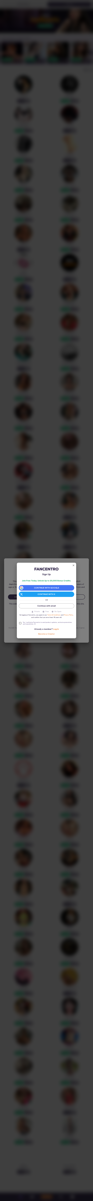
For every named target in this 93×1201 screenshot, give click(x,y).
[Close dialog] (73, 565)
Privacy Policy (68, 615)
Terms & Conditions (54, 615)
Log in (56, 629)
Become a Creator (46, 634)
